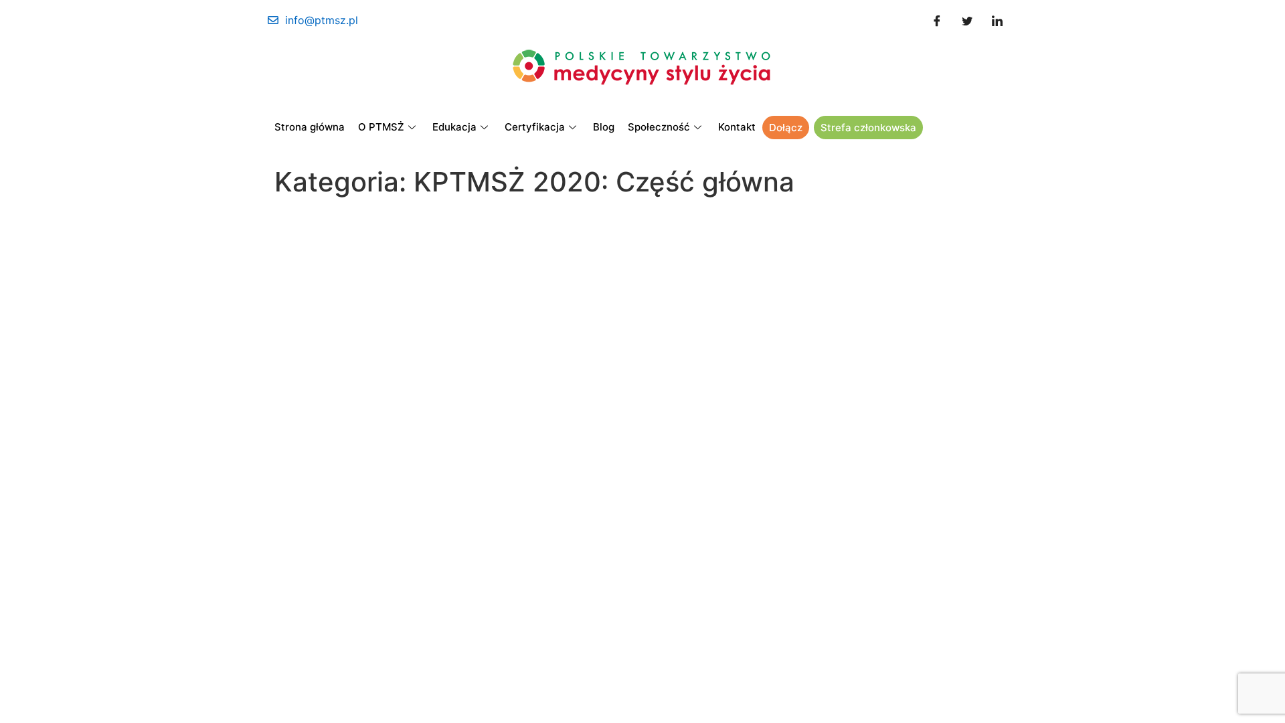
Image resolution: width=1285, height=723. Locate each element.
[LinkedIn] (997, 20)
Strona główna (309, 126)
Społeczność (659, 126)
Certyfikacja (535, 126)
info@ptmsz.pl (321, 20)
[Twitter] (967, 20)
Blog (603, 126)
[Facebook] (937, 20)
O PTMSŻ (381, 126)
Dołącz (785, 127)
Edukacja (454, 126)
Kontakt (737, 126)
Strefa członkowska (868, 127)
